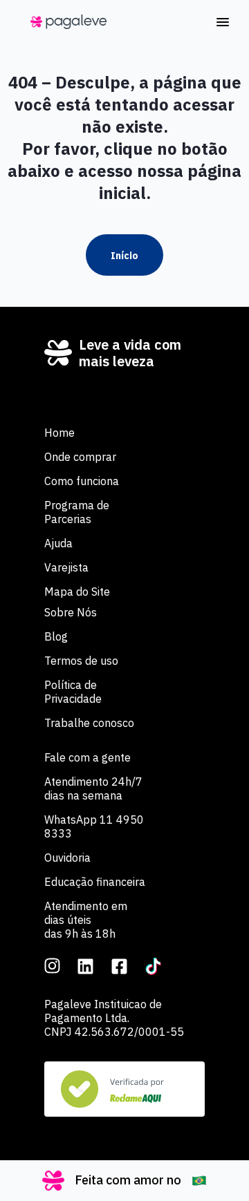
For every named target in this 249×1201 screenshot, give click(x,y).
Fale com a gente (87, 757)
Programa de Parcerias (76, 512)
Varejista (66, 567)
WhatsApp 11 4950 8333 (94, 826)
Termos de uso (81, 661)
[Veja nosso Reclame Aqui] (124, 1089)
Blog (56, 636)
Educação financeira (94, 882)
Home (59, 432)
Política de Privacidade (73, 692)
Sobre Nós (70, 612)
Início (124, 255)
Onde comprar (80, 457)
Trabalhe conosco (89, 723)
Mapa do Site (77, 591)
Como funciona (81, 481)
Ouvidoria (67, 857)
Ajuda (58, 543)
